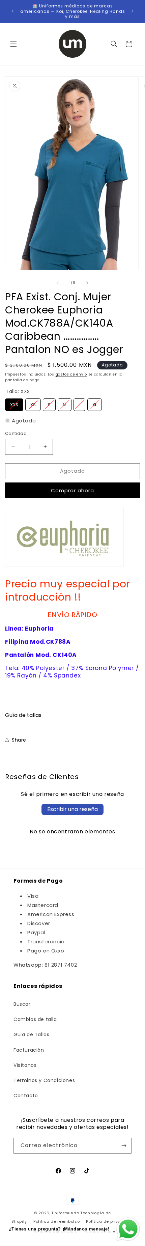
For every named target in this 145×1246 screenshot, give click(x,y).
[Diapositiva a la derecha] (87, 282)
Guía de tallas (23, 715)
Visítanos (24, 1065)
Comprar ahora (72, 490)
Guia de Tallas (31, 1034)
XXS (14, 403)
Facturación (28, 1050)
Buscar (22, 1004)
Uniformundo (65, 1213)
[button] (13, 43)
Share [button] (19, 740)
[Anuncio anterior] (12, 11)
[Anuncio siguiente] (132, 11)
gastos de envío (71, 374)
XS (33, 403)
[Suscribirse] (123, 1146)
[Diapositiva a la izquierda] (57, 282)
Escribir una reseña (72, 809)
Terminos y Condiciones (44, 1080)
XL (94, 403)
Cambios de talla (35, 1019)
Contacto (25, 1095)
